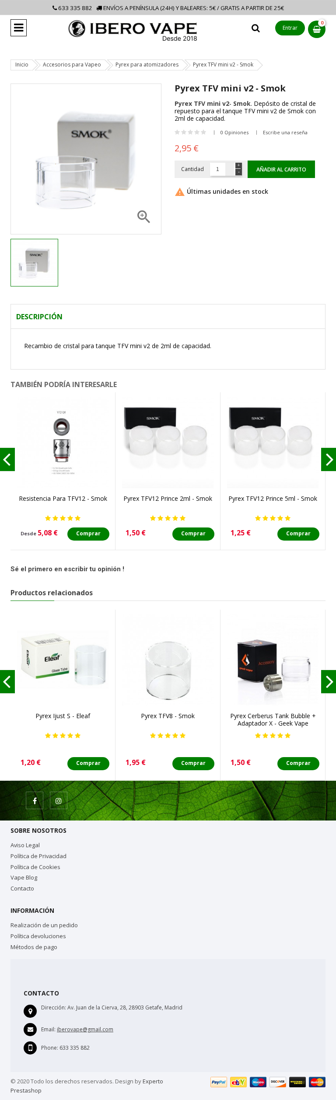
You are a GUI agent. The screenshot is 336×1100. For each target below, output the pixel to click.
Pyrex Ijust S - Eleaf (62, 716)
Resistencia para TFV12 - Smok (63, 498)
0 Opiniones (234, 132)
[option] (34, 262)
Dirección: (53, 1007)
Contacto (22, 888)
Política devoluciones (38, 936)
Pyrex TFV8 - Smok (168, 716)
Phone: (49, 1047)
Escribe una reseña (285, 132)
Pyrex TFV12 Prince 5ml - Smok (272, 498)
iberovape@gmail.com (85, 1029)
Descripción (39, 316)
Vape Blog (23, 877)
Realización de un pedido (44, 925)
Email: (48, 1029)
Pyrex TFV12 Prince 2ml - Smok (167, 498)
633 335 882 (74, 8)
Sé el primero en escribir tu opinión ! (67, 569)
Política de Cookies (35, 867)
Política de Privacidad (38, 856)
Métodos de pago (33, 947)
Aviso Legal (25, 845)
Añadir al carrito (281, 169)
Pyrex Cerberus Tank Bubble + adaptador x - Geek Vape (273, 719)
